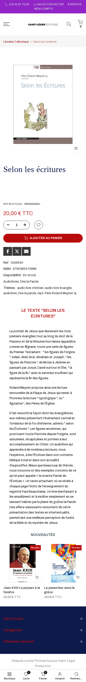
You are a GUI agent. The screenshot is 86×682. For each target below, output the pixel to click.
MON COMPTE (43, 8)
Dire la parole (27, 293)
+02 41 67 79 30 (19, 4)
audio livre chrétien (30, 288)
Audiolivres (11, 281)
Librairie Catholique (16, 41)
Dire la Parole (29, 281)
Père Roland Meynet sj (60, 293)
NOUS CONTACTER (50, 4)
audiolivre (10, 293)
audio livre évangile (58, 288)
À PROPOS (75, 4)
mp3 (40, 293)
